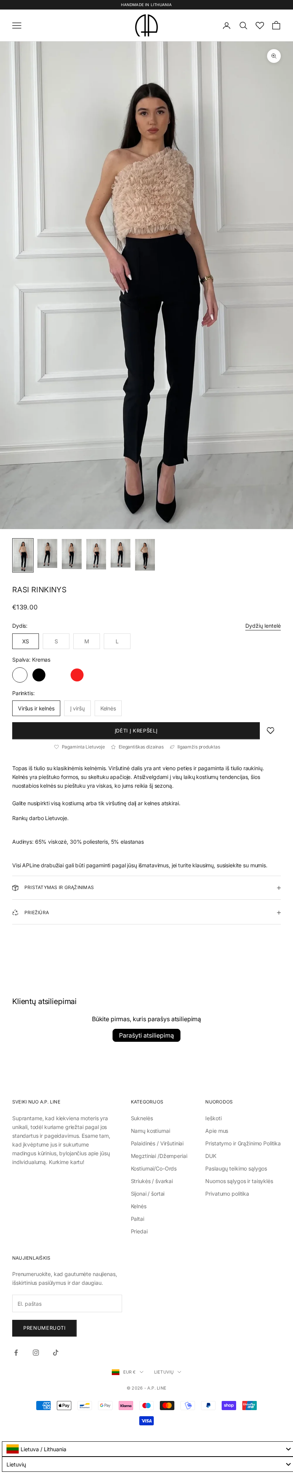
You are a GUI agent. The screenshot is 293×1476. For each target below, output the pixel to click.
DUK (210, 1156)
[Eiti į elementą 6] (145, 555)
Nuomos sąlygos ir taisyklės (239, 1181)
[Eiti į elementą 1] (23, 555)
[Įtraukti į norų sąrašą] (270, 730)
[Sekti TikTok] (56, 1352)
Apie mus (216, 1130)
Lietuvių (164, 1372)
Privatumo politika (227, 1193)
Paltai (137, 1218)
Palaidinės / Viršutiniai (157, 1143)
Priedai (139, 1231)
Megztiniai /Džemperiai (159, 1156)
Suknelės (142, 1118)
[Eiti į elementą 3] (71, 554)
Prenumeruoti (44, 1328)
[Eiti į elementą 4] (96, 554)
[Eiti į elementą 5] (120, 553)
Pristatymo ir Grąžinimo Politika (243, 1143)
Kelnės (138, 1206)
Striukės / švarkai (152, 1181)
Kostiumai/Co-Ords (154, 1168)
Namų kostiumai (150, 1130)
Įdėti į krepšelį (136, 731)
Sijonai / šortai (148, 1193)
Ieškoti (213, 1118)
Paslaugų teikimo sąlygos (236, 1168)
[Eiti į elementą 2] (47, 553)
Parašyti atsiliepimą (146, 1035)
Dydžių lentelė (263, 625)
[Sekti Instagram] (36, 1352)
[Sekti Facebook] (16, 1352)
